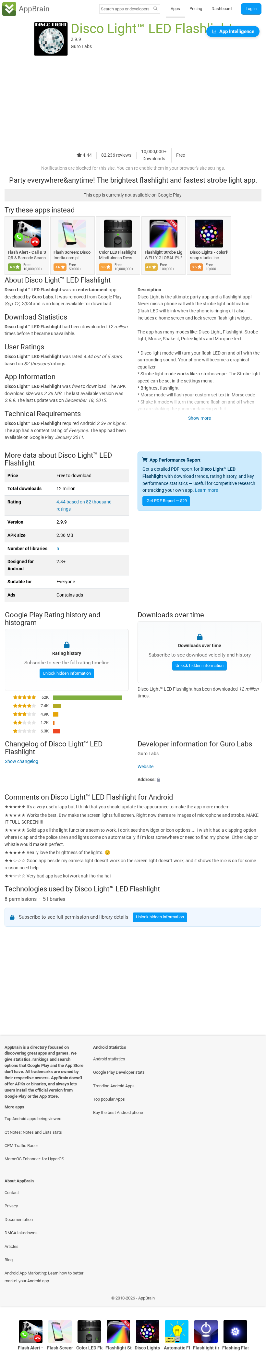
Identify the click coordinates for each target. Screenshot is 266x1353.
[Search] (155, 9)
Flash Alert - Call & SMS (27, 252)
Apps (175, 8)
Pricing (195, 8)
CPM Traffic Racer (21, 1145)
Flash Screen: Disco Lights (72, 252)
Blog (9, 1259)
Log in (251, 8)
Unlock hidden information (66, 673)
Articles (11, 1246)
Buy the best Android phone (118, 1112)
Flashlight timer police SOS (206, 1348)
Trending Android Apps (114, 1085)
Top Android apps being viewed (33, 1118)
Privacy (11, 1205)
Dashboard (222, 8)
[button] (199, 779)
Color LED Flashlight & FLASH (118, 252)
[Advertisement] (133, 102)
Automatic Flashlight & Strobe (177, 1348)
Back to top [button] (251, 1299)
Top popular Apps (109, 1099)
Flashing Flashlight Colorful (235, 1348)
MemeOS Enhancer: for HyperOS (34, 1158)
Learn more (206, 490)
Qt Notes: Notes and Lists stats (33, 1132)
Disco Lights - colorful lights (209, 252)
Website (145, 766)
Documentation (19, 1219)
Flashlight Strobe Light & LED (164, 252)
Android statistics (109, 1059)
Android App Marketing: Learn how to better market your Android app (44, 1277)
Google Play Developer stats (119, 1072)
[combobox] (125, 9)
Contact (12, 1192)
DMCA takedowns (21, 1232)
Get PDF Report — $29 (167, 500)
